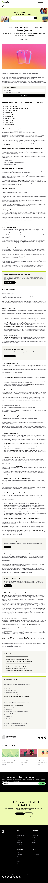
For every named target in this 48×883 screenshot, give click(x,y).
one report (9, 369)
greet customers (11, 190)
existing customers (28, 384)
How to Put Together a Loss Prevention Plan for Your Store (17, 659)
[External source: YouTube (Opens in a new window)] (8, 877)
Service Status (35, 859)
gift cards (29, 624)
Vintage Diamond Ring (20, 180)
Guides (18, 856)
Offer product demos (9, 114)
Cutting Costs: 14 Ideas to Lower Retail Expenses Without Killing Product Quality (21, 657)
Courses (18, 859)
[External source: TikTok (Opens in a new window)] (14, 877)
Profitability (25, 25)
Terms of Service (5, 874)
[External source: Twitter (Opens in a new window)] (42, 737)
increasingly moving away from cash (16, 620)
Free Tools (19, 861)
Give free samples (9, 116)
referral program (11, 377)
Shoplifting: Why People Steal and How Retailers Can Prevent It (18, 663)
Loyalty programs (5, 595)
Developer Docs (35, 833)
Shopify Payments (8, 631)
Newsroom (19, 842)
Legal (12, 874)
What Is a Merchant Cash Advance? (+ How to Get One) (17, 668)
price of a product (18, 131)
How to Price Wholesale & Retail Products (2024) (27, 761)
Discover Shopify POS (9, 282)
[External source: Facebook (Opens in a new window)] (39, 737)
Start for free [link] (24, 95)
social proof (4, 393)
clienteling (21, 531)
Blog (18, 852)
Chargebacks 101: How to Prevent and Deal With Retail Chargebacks (19, 670)
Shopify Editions (20, 835)
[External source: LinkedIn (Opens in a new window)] (45, 737)
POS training (6, 260)
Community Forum (36, 854)
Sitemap (26, 874)
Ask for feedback (9, 122)
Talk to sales (28, 813)
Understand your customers (11, 110)
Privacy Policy (19, 874)
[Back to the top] (3, 831)
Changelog (19, 863)
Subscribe (42, 783)
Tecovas (21, 530)
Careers (18, 837)
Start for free (40, 2)
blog (21, 25)
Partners (34, 840)
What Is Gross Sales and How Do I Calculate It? (15, 664)
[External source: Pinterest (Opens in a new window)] (19, 877)
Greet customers (8, 112)
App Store (34, 837)
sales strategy (34, 641)
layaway (17, 627)
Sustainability (19, 844)
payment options (6, 621)
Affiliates (34, 842)
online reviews (16, 410)
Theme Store (35, 835)
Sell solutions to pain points (11, 106)
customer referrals (20, 366)
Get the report (8, 585)
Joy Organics (19, 466)
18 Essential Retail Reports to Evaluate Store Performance (17, 656)
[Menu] (45, 2)
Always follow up (9, 120)
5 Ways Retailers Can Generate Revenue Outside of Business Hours (19, 661)
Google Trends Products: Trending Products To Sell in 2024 (10, 761)
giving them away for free (12, 230)
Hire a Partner (35, 856)
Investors (19, 840)
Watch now (7, 546)
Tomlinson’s (21, 608)
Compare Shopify (20, 854)
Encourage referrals (9, 124)
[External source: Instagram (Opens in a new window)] (11, 877)
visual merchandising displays (10, 514)
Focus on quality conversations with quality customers (16, 108)
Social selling (8, 688)
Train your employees (10, 118)
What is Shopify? (20, 833)
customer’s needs (6, 144)
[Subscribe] (35, 18)
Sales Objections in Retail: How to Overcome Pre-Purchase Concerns (19, 666)
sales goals (10, 301)
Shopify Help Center (36, 852)
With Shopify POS (5, 526)
